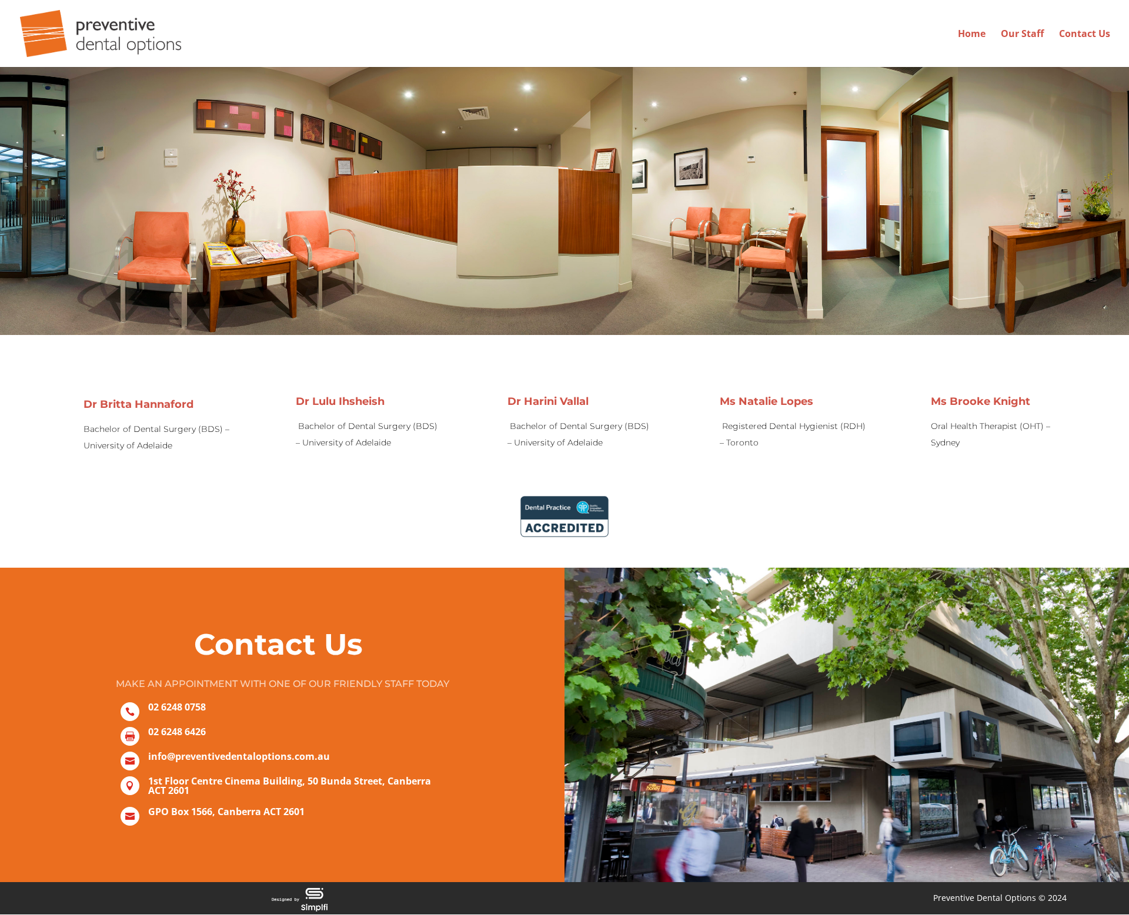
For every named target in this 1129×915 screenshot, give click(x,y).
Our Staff (1022, 34)
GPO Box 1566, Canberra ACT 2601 (226, 811)
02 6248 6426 (177, 731)
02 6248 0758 (177, 707)
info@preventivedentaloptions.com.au (239, 756)
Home (972, 34)
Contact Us (1084, 34)
